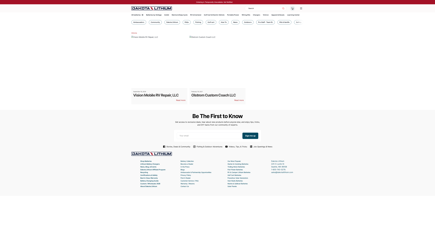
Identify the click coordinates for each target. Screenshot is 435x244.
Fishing (198, 22)
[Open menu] (301, 8)
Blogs (183, 170)
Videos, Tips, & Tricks (238, 146)
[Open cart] (292, 8)
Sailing (298, 22)
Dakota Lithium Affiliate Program (153, 170)
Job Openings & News (262, 146)
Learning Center (293, 15)
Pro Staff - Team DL (265, 22)
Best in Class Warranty (149, 178)
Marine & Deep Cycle (179, 15)
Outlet (166, 15)
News (235, 22)
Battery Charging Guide (149, 181)
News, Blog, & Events (148, 167)
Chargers (256, 15)
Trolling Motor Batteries (236, 167)
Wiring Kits (246, 15)
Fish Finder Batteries (235, 170)
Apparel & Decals (277, 15)
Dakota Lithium (172, 22)
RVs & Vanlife (284, 22)
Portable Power (233, 15)
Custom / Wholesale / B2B (150, 184)
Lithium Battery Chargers (150, 164)
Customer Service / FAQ (189, 181)
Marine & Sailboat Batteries (238, 184)
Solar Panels (232, 186)
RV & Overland (195, 15)
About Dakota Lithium (148, 186)
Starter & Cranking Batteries (238, 164)
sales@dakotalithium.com (282, 172)
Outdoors (248, 22)
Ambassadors (138, 22)
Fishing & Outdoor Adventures (209, 146)
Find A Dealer (186, 178)
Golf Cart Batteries (234, 175)
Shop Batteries (146, 161)
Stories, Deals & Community (178, 146)
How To (224, 22)
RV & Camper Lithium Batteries (239, 172)
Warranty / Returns (188, 184)
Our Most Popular (234, 161)
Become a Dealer (187, 164)
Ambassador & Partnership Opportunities (196, 172)
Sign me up (250, 136)
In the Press (185, 167)
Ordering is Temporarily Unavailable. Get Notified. (214, 2)
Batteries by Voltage (154, 15)
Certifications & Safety (148, 175)
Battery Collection (187, 161)
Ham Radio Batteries (235, 181)
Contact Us (185, 186)
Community (155, 22)
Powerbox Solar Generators (238, 178)
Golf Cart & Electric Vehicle (214, 15)
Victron (266, 15)
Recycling (144, 172)
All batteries (136, 15)
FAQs (187, 22)
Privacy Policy (186, 175)
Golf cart (211, 22)
